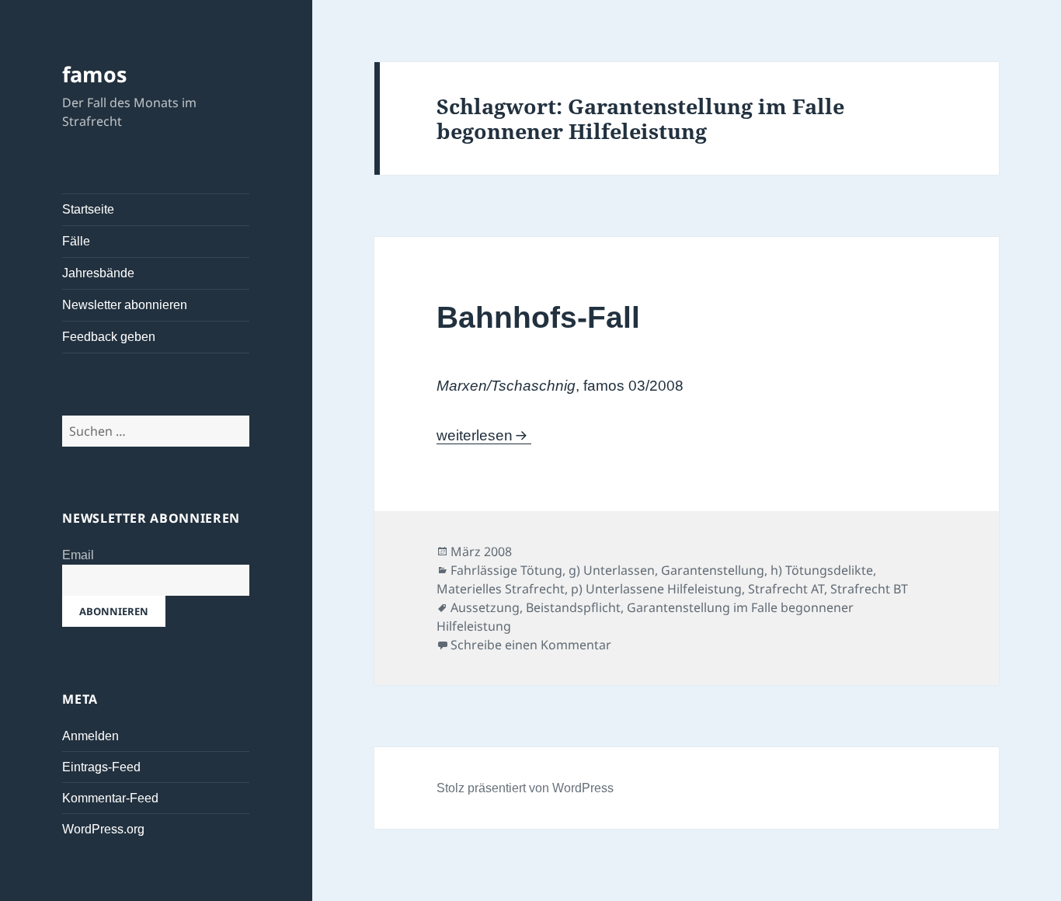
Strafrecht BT (869, 588)
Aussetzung (485, 607)
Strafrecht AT (786, 588)
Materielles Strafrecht (501, 588)
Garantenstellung (712, 570)
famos (94, 74)
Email (78, 555)
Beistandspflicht (573, 607)
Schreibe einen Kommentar (530, 644)
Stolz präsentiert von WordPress (525, 788)
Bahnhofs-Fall (538, 317)
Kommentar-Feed (110, 798)
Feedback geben (108, 336)
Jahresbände (98, 273)
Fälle (76, 241)
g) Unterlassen (612, 570)
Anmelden (90, 736)
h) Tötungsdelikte (822, 570)
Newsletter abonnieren (124, 304)
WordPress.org (103, 829)
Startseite (88, 209)
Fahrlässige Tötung (506, 570)
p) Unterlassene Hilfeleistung (656, 588)
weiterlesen (483, 435)
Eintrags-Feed (101, 767)
